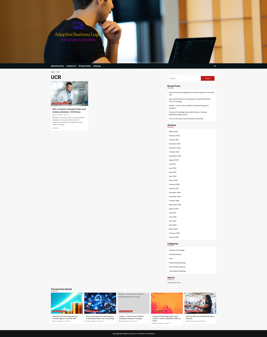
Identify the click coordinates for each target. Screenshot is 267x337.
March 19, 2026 (130, 321)
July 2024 (172, 213)
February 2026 (174, 136)
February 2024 (174, 233)
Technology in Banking (177, 271)
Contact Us (71, 66)
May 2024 (172, 221)
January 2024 (174, 237)
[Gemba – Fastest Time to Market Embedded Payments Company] (133, 303)
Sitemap (97, 66)
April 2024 (173, 225)
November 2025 (175, 148)
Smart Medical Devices (177, 267)
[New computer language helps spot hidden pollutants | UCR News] (69, 93)
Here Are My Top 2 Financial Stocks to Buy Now (186, 119)
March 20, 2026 (97, 321)
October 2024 (174, 201)
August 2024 (173, 209)
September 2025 (175, 156)
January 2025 (174, 188)
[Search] (215, 66)
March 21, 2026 (64, 321)
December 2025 (175, 144)
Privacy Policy (85, 66)
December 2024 (175, 192)
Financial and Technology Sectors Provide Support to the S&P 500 (191, 93)
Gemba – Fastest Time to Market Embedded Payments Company (189, 107)
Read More (55, 128)
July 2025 (172, 164)
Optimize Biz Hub (173, 282)
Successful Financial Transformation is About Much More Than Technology (190, 100)
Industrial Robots (175, 254)
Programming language (59, 103)
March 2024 (173, 229)
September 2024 (175, 205)
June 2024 (172, 217)
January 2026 (174, 140)
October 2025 (174, 152)
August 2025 (173, 160)
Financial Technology (177, 250)
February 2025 (174, 184)
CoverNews (140, 334)
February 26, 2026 (198, 321)
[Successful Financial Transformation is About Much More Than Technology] (100, 303)
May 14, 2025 (63, 115)
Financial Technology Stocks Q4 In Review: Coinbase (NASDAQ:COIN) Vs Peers (188, 113)
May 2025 (172, 172)
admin (55, 114)
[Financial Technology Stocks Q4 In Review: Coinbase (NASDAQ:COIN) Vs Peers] (167, 303)
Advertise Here (57, 66)
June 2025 (172, 168)
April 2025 (173, 176)
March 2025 (173, 180)
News (171, 258)
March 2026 (173, 131)
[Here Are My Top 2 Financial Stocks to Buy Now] (200, 303)
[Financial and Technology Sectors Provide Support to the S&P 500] (67, 303)
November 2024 (175, 196)
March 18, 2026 (164, 323)
